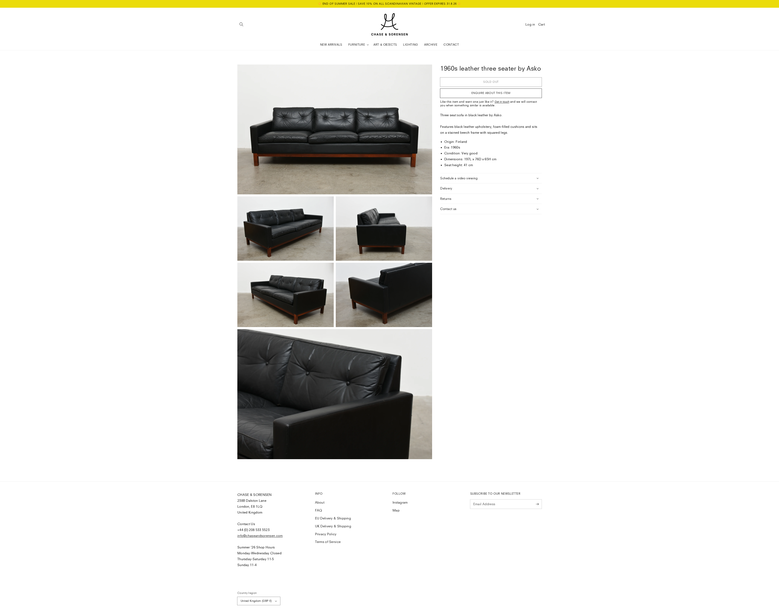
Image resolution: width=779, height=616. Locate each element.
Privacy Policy (326, 534)
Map (396, 510)
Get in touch (502, 101)
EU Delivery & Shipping (333, 518)
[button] (241, 24)
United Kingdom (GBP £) (256, 600)
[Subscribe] (537, 504)
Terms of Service (328, 542)
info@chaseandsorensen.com (260, 536)
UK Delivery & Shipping (333, 526)
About (320, 502)
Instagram (400, 502)
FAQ (318, 510)
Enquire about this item (490, 93)
